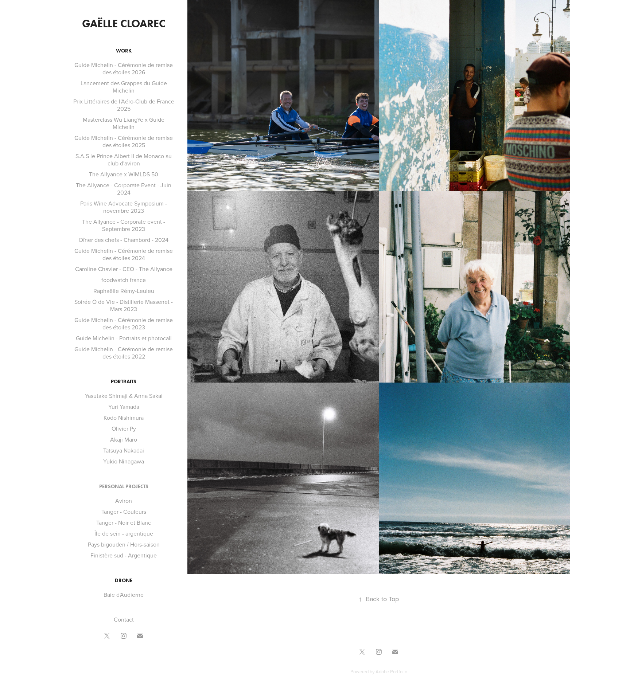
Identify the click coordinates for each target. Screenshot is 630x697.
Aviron (123, 501)
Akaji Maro (123, 439)
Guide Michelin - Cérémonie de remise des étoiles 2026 (123, 68)
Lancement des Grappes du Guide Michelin (124, 86)
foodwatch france (123, 280)
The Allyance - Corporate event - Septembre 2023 (123, 225)
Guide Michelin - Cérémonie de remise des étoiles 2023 (123, 323)
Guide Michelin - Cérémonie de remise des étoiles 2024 (123, 254)
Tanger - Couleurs (123, 512)
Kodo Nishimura (124, 418)
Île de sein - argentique (123, 533)
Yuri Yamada (123, 407)
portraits (123, 382)
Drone (123, 580)
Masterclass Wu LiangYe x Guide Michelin (123, 123)
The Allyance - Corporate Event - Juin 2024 (123, 188)
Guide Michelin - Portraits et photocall (124, 338)
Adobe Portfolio (391, 671)
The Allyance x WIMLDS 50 (123, 174)
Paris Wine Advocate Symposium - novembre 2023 (123, 207)
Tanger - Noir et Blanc (123, 522)
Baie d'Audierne (124, 595)
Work (124, 51)
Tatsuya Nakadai (123, 450)
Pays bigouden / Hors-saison (124, 544)
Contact (124, 619)
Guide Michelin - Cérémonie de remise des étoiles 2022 (123, 352)
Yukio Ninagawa (123, 461)
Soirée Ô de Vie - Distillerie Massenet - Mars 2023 (123, 305)
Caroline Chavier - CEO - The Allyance (123, 269)
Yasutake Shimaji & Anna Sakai (124, 396)
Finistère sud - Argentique (123, 555)
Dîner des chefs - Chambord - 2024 (123, 240)
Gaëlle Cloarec (124, 23)
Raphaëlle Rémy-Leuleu (123, 291)
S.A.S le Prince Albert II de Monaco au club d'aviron (123, 159)
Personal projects (123, 486)
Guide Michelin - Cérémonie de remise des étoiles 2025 (123, 141)
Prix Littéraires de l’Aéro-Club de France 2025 (123, 105)
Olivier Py (124, 428)
